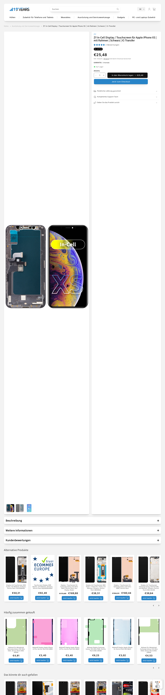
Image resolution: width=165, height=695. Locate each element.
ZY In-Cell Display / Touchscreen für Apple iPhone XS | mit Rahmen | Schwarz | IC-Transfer (79, 26)
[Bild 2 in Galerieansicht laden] (20, 508)
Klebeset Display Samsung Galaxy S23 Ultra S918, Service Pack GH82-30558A (96, 649)
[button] (154, 9)
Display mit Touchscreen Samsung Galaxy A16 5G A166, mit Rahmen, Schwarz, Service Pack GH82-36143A (149, 587)
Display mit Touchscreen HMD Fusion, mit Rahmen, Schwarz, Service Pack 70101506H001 (16, 586)
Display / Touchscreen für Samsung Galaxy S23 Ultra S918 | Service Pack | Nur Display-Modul (69, 587)
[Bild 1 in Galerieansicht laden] (10, 508)
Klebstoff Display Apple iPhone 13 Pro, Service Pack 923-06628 (69, 648)
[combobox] (85, 9)
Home (6, 26)
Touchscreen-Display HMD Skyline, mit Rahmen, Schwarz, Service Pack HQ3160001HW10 (42, 586)
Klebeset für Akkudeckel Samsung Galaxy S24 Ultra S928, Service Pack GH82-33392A (149, 650)
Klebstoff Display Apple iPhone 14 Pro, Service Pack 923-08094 (43, 648)
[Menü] (161, 680)
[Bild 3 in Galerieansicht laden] (29, 508)
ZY (95, 34)
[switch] (157, 686)
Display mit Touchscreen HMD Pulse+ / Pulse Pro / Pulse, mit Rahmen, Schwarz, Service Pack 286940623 (96, 587)
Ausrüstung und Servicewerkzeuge (26, 26)
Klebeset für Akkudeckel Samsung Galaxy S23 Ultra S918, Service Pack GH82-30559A (16, 650)
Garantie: (98, 62)
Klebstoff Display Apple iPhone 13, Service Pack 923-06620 (122, 648)
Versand (106, 59)
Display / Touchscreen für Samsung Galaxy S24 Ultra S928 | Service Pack (122, 586)
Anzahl (97, 71)
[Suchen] (117, 9)
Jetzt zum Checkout (121, 82)
